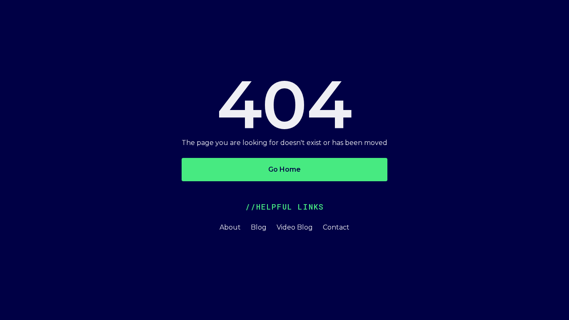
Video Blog (295, 227)
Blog (259, 227)
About (230, 227)
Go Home (284, 169)
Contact (336, 227)
